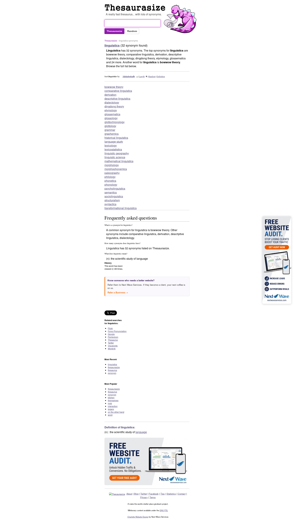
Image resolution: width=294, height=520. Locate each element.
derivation (110, 95)
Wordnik (112, 348)
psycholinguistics (114, 188)
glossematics (112, 114)
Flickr (110, 328)
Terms (153, 497)
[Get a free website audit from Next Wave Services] (147, 461)
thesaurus (112, 370)
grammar (109, 130)
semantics (110, 192)
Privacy (144, 497)
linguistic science (114, 157)
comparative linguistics (118, 91)
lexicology (110, 145)
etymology (110, 110)
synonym (112, 373)
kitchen (111, 397)
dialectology (111, 102)
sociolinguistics (113, 196)
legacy (111, 409)
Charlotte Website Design (137, 516)
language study (113, 142)
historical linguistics (116, 138)
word (110, 414)
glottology (110, 126)
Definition (161, 76)
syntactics (110, 204)
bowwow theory (113, 87)
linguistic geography (116, 153)
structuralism (112, 200)
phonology (110, 185)
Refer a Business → (118, 292)
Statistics (171, 493)
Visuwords (113, 345)
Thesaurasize (110, 40)
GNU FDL (164, 510)
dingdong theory (114, 106)
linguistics (112, 364)
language (141, 432)
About (129, 493)
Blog (136, 493)
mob (110, 403)
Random (152, 76)
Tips (162, 493)
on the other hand (116, 411)
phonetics (110, 181)
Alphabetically (128, 76)
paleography (112, 173)
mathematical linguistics (118, 161)
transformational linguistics (120, 208)
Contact (182, 493)
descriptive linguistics (117, 98)
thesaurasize (114, 367)
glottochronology (114, 122)
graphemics (111, 134)
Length (142, 76)
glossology (111, 118)
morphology (111, 165)
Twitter (111, 342)
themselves (113, 400)
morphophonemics (115, 169)
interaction (113, 406)
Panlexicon (113, 337)
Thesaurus (135, 7)
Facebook (154, 493)
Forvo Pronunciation (117, 331)
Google (111, 334)
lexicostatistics (113, 149)
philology (110, 177)
